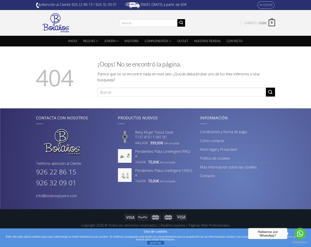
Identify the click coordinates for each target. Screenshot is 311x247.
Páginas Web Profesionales (209, 225)
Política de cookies (215, 158)
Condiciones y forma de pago (223, 131)
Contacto (207, 175)
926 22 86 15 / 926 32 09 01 (94, 4)
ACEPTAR (155, 243)
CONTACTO (235, 41)
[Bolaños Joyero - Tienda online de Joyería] (74, 23)
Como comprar (212, 140)
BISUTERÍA (131, 41)
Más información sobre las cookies (228, 167)
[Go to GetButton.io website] (300, 242)
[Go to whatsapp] (300, 233)
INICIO (72, 41)
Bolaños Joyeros (173, 225)
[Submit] (181, 23)
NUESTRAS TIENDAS (207, 41)
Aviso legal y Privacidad (218, 149)
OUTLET (182, 41)
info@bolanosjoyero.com (56, 195)
